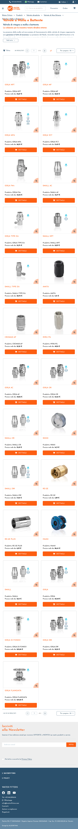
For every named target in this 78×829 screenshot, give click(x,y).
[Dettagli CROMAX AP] (20, 321)
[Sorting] (51, 50)
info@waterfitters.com (10, 803)
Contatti (5, 806)
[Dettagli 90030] (58, 422)
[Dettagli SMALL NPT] (58, 220)
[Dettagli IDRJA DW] (58, 624)
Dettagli (22, 99)
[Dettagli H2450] (58, 523)
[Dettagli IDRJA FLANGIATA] (20, 674)
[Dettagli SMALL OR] (20, 422)
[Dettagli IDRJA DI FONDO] (20, 624)
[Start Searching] (27, 8)
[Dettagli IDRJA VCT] (58, 119)
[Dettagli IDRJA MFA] (20, 119)
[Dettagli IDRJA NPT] (20, 68)
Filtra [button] (8, 50)
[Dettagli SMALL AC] (58, 169)
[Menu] (3, 8)
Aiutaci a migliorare (9, 809)
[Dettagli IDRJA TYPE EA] (20, 220)
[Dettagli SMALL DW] (20, 472)
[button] (44, 50)
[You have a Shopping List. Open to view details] (74, 8)
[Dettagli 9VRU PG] (58, 321)
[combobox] (35, 8)
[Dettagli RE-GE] (58, 472)
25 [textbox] (70, 51)
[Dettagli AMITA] (58, 270)
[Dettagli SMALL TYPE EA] (20, 270)
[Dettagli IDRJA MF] (58, 68)
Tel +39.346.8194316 (9, 797)
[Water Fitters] (14, 8)
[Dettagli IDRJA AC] (20, 371)
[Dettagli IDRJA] (58, 573)
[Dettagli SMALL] (20, 573)
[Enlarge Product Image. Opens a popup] (35, 79)
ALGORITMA (13, 825)
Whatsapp (8, 800)
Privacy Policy (27, 759)
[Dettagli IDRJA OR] (58, 371)
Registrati (6, 812)
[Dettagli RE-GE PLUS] (20, 523)
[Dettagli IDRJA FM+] (20, 169)
